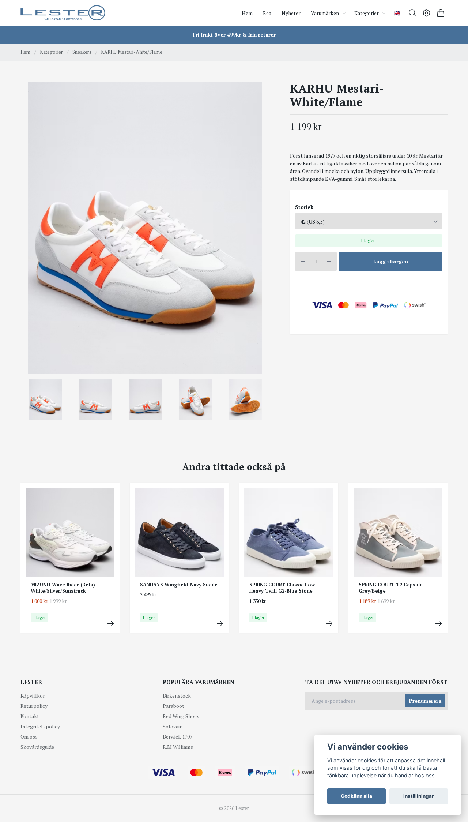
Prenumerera (425, 700)
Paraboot (173, 705)
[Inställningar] (426, 13)
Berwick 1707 (177, 736)
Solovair (172, 726)
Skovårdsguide (37, 746)
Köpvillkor (32, 695)
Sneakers (81, 52)
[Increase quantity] (329, 261)
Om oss (29, 736)
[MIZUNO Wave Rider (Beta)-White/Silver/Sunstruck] (110, 623)
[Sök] (412, 13)
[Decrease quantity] (302, 261)
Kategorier (51, 52)
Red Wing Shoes (181, 716)
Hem (25, 52)
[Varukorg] (441, 13)
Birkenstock (177, 695)
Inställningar (418, 796)
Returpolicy (34, 705)
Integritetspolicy (40, 726)
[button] (258, 230)
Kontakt (29, 716)
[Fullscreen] (144, 228)
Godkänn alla (356, 796)
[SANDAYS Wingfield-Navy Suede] (220, 623)
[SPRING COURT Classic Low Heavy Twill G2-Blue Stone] (329, 623)
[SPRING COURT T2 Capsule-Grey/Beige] (438, 623)
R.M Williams (178, 746)
